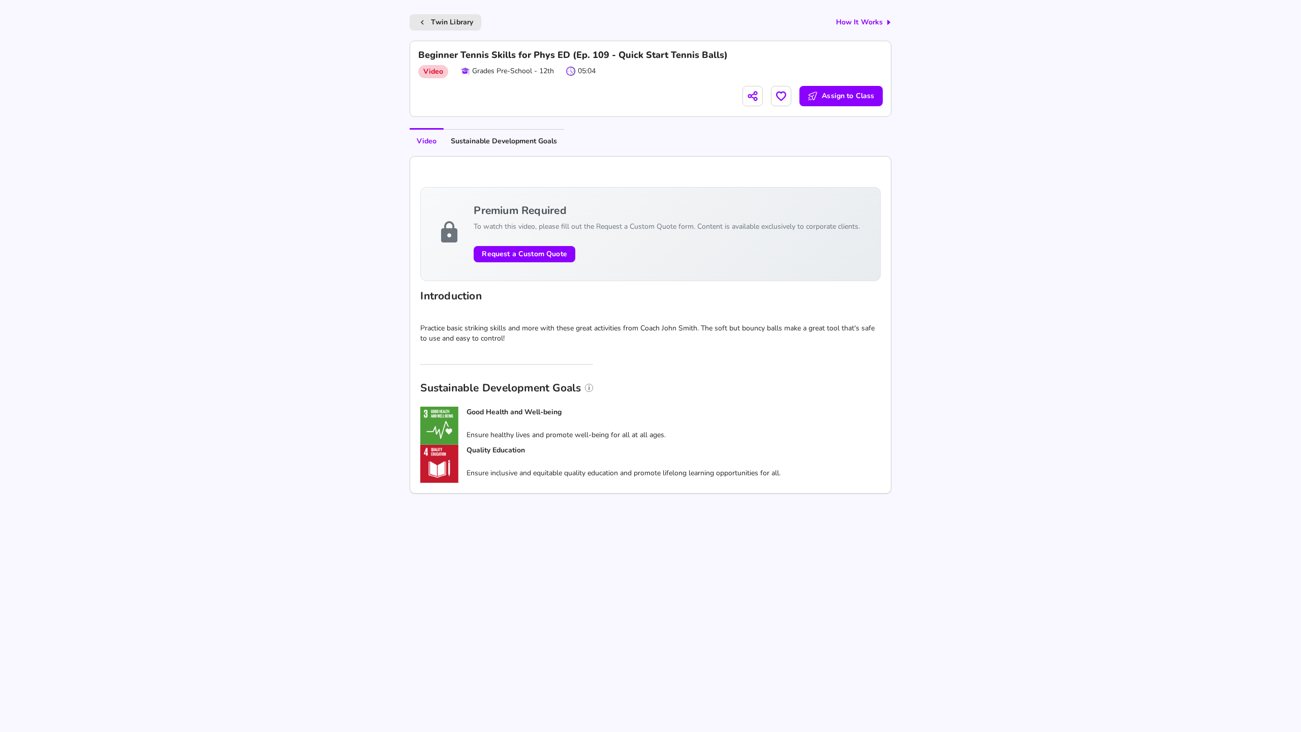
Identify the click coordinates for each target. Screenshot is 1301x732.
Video (427, 141)
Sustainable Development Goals (504, 141)
